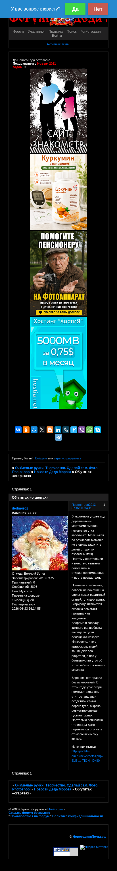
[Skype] (97, 429)
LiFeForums (55, 809)
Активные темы (58, 44)
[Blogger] (50, 429)
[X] (42, 429)
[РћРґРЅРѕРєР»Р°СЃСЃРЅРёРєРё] (26, 429)
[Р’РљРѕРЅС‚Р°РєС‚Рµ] (18, 429)
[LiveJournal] (65, 429)
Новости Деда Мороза (52, 472)
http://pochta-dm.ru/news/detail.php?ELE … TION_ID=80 (87, 755)
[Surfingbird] (73, 429)
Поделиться (80, 504)
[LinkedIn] (58, 429)
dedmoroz (20, 508)
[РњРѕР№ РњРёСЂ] (34, 429)
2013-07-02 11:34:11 (84, 506)
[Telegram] (58, 437)
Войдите (41, 458)
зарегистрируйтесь (68, 458)
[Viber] (81, 429)
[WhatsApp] (89, 429)
